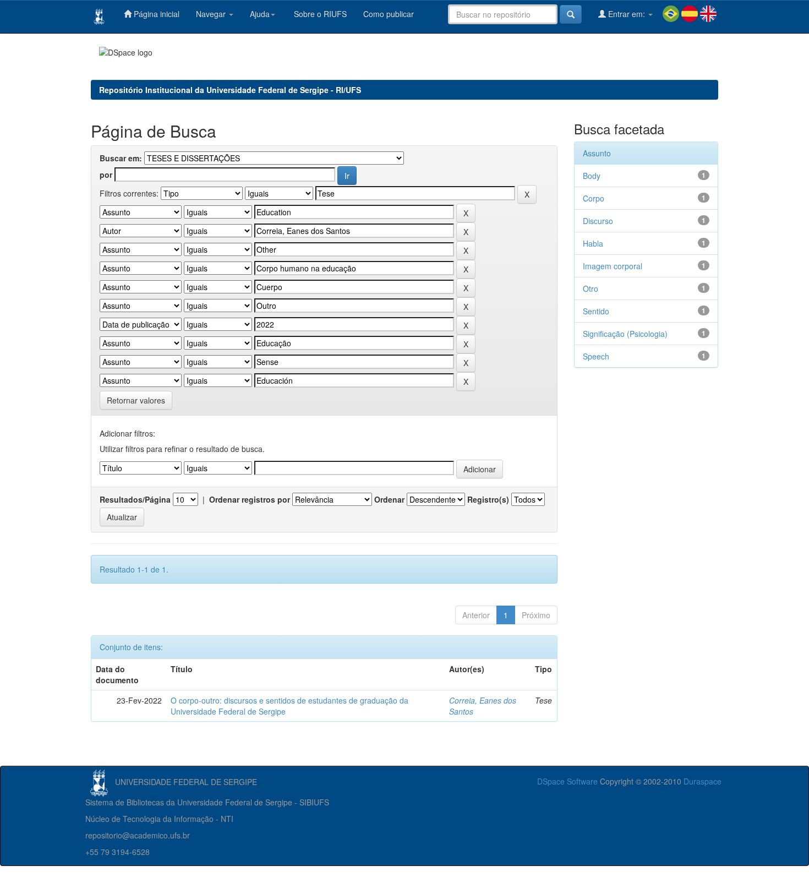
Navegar (212, 13)
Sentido (596, 311)
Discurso (598, 220)
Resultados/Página (135, 499)
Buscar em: (121, 158)
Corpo (593, 198)
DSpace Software (567, 781)
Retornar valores (136, 400)
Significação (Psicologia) (625, 333)
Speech (596, 356)
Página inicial (155, 13)
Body (591, 175)
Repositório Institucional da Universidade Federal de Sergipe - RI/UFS (230, 89)
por (106, 174)
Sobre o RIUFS (319, 13)
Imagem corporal (612, 265)
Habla (593, 243)
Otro (590, 288)
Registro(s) (488, 499)
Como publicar (388, 13)
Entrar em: (626, 13)
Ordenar (389, 499)
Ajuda (260, 13)
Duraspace (702, 781)
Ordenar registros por (249, 499)
